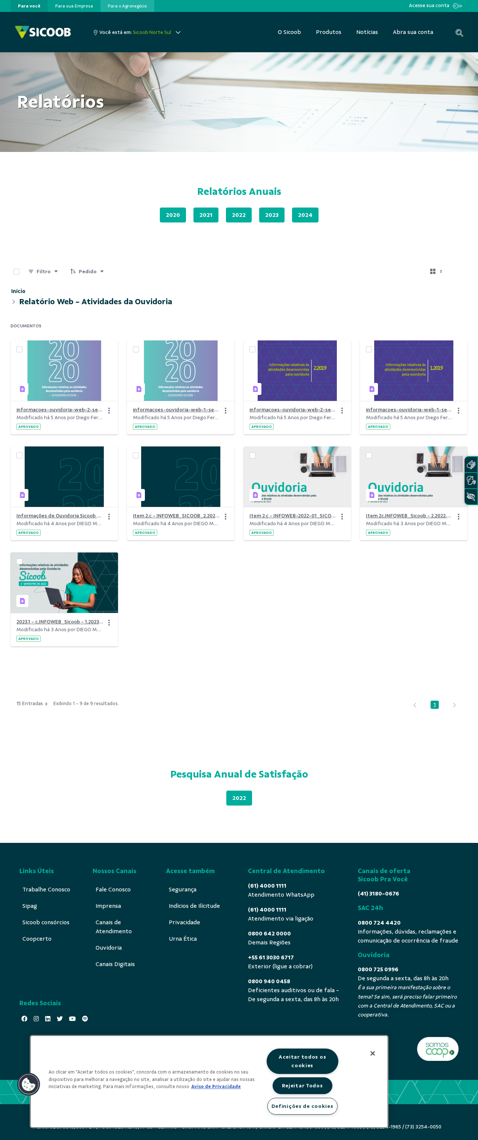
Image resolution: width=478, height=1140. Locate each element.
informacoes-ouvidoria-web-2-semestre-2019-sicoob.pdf (292, 409)
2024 (305, 215)
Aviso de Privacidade (216, 1086)
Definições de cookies (302, 1106)
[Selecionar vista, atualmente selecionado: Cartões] (437, 272)
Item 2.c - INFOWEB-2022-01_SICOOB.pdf (292, 515)
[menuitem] (29, 6)
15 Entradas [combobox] (29, 703)
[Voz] (471, 480)
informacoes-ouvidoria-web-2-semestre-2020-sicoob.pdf (59, 409)
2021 (205, 215)
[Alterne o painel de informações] (459, 272)
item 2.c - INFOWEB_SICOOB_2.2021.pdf (176, 515)
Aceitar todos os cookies (302, 1061)
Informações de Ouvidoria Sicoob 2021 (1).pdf (59, 515)
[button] (29, 1084)
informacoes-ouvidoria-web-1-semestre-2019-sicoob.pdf (409, 409)
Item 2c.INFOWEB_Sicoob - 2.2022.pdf (409, 515)
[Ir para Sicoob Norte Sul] (43, 32)
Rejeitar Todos (302, 1085)
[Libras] (471, 464)
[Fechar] (372, 1053)
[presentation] (29, 6)
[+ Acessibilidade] (471, 496)
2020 (173, 215)
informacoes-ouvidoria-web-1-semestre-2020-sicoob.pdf (176, 409)
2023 (272, 215)
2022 (239, 215)
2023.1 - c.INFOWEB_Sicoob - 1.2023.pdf (59, 621)
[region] (209, 1081)
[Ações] (109, 411)
